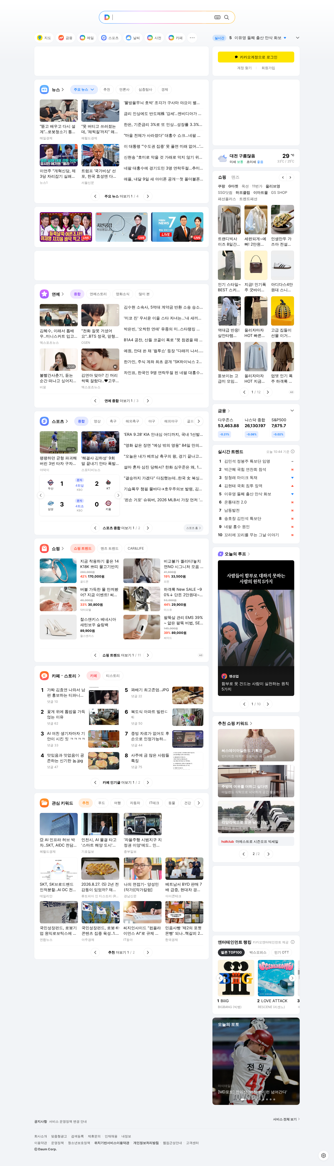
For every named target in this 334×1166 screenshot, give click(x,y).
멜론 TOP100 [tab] (231, 952)
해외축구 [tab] (132, 421)
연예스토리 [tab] (98, 294)
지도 (47, 38)
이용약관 (40, 1143)
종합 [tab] (77, 294)
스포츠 (113, 38)
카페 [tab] (93, 675)
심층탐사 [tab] (145, 89)
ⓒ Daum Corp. (45, 1149)
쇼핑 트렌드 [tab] (83, 548)
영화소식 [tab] (123, 294)
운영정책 (57, 1143)
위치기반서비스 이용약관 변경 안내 (74, 1121)
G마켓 (233, 186)
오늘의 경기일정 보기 (78, 505)
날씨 (136, 38)
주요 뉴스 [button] (79, 88)
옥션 (245, 186)
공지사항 (40, 1121)
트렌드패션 (248, 199)
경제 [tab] (164, 89)
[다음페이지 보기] (118, 495)
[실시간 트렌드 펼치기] (298, 38)
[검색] (227, 17)
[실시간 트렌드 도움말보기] (293, 451)
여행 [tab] (117, 803)
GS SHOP (279, 192)
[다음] (198, 421)
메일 (90, 38)
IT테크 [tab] (154, 803)
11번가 (257, 186)
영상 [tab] (97, 421)
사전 (158, 38)
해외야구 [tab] (171, 421)
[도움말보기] (293, 942)
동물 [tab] (171, 803)
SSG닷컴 (225, 192)
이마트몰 (260, 192)
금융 (69, 38)
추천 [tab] (106, 89)
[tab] (84, 89)
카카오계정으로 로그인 (258, 57)
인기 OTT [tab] (281, 952)
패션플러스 (227, 199)
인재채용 (111, 1136)
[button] (192, 38)
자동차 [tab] (135, 803)
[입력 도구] (217, 17)
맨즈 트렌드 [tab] (110, 548)
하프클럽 (243, 192)
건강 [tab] (187, 803)
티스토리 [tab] (113, 675)
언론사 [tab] (124, 89)
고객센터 (192, 1143)
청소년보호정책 (79, 1143)
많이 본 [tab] (144, 294)
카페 (179, 38)
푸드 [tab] (101, 803)
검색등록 (77, 1136)
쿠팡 (221, 186)
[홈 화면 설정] (324, 1156)
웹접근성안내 (172, 1143)
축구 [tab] (113, 421)
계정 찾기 (244, 68)
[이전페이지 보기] (40, 495)
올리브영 (273, 186)
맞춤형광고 (59, 1136)
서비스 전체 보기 (285, 1119)
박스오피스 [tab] (258, 952)
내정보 (126, 1136)
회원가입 (268, 68)
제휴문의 (94, 1136)
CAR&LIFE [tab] (136, 548)
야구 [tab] (151, 421)
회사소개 (40, 1136)
